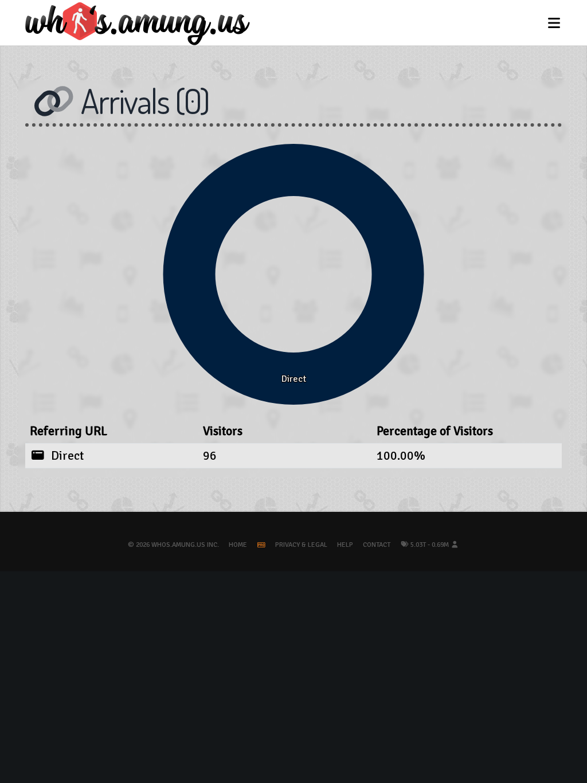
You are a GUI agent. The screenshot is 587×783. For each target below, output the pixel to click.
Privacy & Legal (301, 545)
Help (345, 545)
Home (238, 545)
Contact (376, 545)
